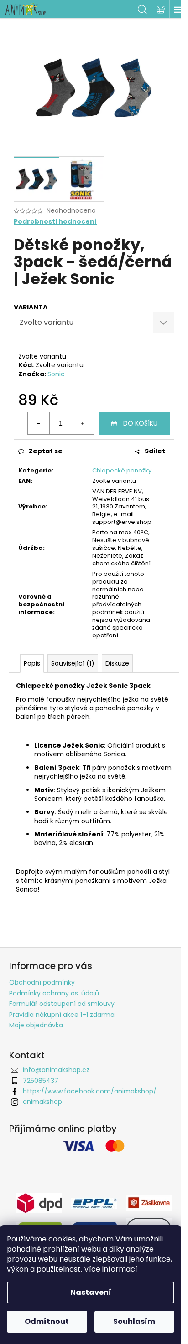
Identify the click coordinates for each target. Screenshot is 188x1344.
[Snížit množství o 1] (39, 423)
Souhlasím (134, 1321)
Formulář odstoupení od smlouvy (62, 1003)
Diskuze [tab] (117, 663)
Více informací (110, 1269)
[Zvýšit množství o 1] (83, 423)
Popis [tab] (32, 663)
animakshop (42, 1101)
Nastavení (90, 1292)
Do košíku (140, 423)
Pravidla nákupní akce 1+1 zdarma (62, 1014)
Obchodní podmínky (42, 982)
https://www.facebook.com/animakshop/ (90, 1091)
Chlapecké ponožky (121, 470)
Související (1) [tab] (72, 663)
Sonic (56, 374)
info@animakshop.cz (56, 1069)
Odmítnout (47, 1321)
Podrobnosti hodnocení (55, 221)
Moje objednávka (36, 1025)
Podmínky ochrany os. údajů (54, 993)
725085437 (40, 1080)
